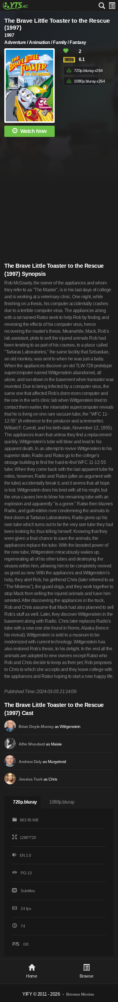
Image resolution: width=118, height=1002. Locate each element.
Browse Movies (80, 994)
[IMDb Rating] (70, 59)
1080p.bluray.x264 (86, 81)
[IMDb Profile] (10, 726)
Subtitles (28, 890)
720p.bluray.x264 (86, 70)
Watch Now (33, 131)
